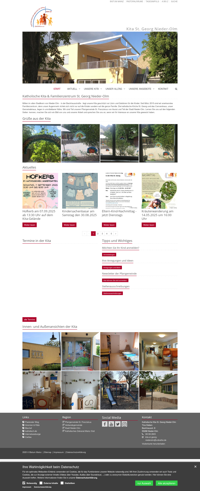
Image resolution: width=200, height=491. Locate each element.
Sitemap (48, 452)
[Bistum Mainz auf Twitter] (118, 424)
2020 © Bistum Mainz (32, 452)
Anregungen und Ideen (112, 267)
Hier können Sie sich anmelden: (115, 280)
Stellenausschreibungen (112, 293)
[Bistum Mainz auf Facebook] (104, 424)
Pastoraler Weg (32, 422)
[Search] (175, 88)
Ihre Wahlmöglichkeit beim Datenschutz (50, 467)
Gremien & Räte (32, 425)
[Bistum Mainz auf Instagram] (124, 424)
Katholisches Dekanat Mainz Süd (80, 431)
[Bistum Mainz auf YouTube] (111, 424)
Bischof (28, 428)
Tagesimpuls (152, 1)
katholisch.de (31, 431)
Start (56, 88)
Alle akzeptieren (166, 483)
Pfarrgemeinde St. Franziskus (78, 422)
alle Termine (29, 319)
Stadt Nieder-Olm (72, 428)
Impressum (59, 452)
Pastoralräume (134, 1)
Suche (174, 1)
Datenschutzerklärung (76, 452)
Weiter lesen (29, 224)
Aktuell (72, 88)
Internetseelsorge (33, 434)
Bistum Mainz (117, 1)
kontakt (163, 88)
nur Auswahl (144, 483)
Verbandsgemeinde (73, 425)
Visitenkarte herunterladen (153, 443)
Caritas (28, 437)
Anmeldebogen (109, 254)
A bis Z (165, 1)
